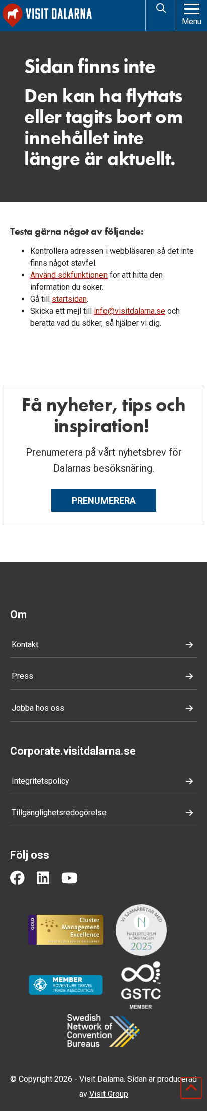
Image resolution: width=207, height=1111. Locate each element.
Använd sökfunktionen (69, 275)
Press (22, 676)
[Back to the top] (191, 1088)
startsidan (69, 299)
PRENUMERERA (104, 500)
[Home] (72, 15)
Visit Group (108, 1094)
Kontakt (25, 644)
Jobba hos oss (38, 708)
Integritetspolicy (40, 781)
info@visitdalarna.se (129, 311)
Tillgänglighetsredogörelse (59, 812)
